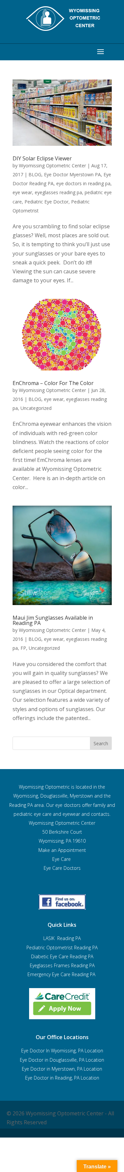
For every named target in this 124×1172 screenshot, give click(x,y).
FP (23, 648)
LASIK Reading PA (62, 938)
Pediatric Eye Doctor (46, 201)
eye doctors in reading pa (83, 183)
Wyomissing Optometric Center (52, 165)
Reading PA (62, 947)
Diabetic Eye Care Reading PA (62, 956)
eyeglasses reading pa (58, 192)
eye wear (22, 192)
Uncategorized (36, 408)
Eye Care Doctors (62, 868)
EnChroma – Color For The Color (53, 383)
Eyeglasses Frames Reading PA (62, 965)
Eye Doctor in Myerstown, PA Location (62, 1069)
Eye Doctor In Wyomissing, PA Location (62, 1050)
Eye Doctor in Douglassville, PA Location (62, 1060)
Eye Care (62, 859)
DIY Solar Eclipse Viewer (42, 158)
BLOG (34, 174)
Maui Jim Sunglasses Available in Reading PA (53, 620)
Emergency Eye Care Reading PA (62, 974)
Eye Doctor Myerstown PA (72, 174)
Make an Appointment (62, 850)
